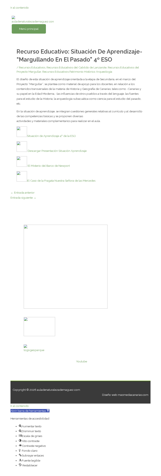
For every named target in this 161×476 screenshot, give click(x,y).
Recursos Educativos (32, 67)
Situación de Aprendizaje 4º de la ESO (51, 136)
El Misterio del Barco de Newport (48, 165)
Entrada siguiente (23, 197)
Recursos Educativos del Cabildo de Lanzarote (76, 67)
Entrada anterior (22, 192)
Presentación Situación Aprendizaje (64, 150)
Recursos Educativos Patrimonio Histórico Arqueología (77, 71)
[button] (29, 410)
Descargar (34, 150)
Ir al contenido (19, 7)
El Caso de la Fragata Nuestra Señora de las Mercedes (61, 180)
